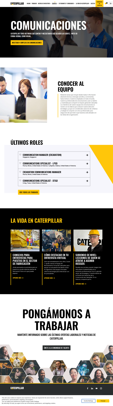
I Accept (103, 401)
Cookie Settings (88, 401)
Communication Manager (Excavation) (42, 155)
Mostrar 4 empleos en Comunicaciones (27, 42)
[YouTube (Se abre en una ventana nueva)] (96, 388)
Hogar (28, 3)
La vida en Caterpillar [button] (82, 3)
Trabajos (34, 3)
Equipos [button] (54, 3)
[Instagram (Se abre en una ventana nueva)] (101, 388)
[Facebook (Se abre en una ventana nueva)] (87, 388)
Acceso (93, 3)
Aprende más (17, 278)
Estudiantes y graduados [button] (66, 3)
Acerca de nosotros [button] (44, 3)
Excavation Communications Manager (42, 172)
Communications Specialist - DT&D (40, 180)
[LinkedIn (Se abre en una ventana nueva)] (92, 388)
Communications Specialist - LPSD (40, 163)
